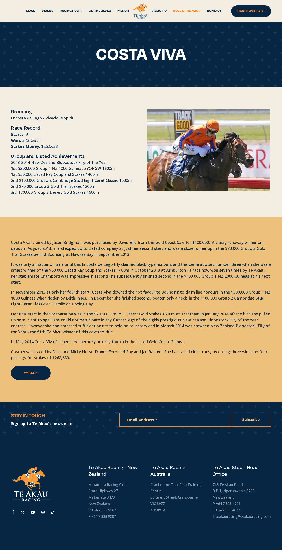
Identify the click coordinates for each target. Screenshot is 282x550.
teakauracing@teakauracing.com (243, 516)
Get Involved (100, 11)
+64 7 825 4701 (228, 503)
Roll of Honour (186, 11)
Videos (47, 11)
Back (33, 372)
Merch (123, 11)
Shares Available (251, 11)
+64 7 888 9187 (103, 510)
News (30, 11)
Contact (214, 11)
